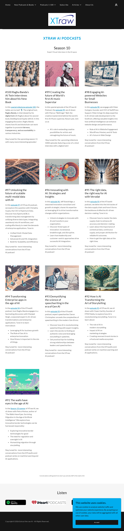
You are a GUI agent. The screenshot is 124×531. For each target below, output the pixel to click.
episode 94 (15, 308)
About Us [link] (89, 5)
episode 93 (55, 311)
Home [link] (7, 5)
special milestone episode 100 (23, 107)
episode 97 (15, 205)
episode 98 (94, 107)
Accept (97, 522)
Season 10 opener (18, 408)
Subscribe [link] (64, 5)
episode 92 (94, 308)
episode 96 (55, 201)
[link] (62, 19)
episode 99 (60, 110)
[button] (25, 4)
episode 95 (94, 201)
